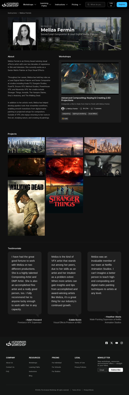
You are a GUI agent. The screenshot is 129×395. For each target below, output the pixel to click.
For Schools (56, 367)
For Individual (56, 363)
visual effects (93, 114)
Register (122, 4)
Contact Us (10, 367)
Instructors (60, 4)
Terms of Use (80, 363)
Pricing (75, 4)
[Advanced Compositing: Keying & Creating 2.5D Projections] (90, 78)
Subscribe (115, 370)
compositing (66, 114)
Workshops (28, 4)
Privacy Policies (80, 367)
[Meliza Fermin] (43, 39)
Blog (30, 376)
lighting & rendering (79, 114)
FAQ (7, 371)
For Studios (56, 371)
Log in (111, 4)
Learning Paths (44, 4)
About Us (9, 363)
